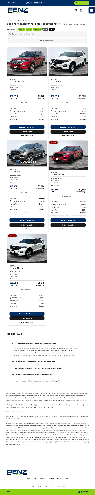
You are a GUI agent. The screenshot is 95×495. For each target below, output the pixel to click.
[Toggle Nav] (92, 10)
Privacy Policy (50, 486)
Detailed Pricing (25, 102)
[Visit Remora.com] (83, 492)
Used (35, 478)
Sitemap (40, 486)
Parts (59, 478)
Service (51, 478)
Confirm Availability (27, 131)
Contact (66, 478)
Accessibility (61, 486)
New (28, 478)
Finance (42, 478)
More (25, 122)
